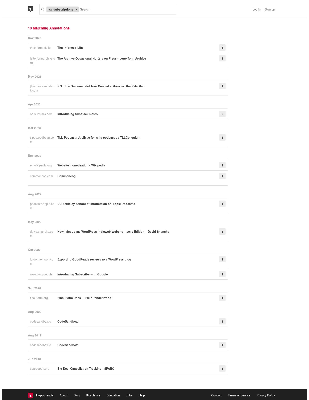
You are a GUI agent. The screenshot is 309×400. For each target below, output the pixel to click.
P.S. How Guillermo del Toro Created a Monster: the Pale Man (101, 86)
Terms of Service (239, 395)
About (63, 395)
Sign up (270, 9)
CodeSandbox (67, 321)
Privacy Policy (266, 395)
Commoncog (66, 176)
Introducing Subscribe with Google (82, 274)
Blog (77, 395)
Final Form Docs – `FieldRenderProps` (84, 298)
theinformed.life (41, 47)
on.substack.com (41, 114)
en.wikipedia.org (41, 165)
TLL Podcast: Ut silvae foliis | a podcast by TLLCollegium (98, 137)
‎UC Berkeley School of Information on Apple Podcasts (96, 204)
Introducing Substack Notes (77, 114)
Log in (256, 9)
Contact (216, 395)
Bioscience (93, 395)
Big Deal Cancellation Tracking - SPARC (85, 368)
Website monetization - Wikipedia (81, 165)
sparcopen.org (40, 368)
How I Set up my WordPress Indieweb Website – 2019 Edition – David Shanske (113, 231)
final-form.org (39, 298)
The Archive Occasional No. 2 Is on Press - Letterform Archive (101, 58)
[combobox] (126, 9)
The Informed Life (70, 47)
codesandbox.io (41, 321)
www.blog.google (41, 274)
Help (142, 395)
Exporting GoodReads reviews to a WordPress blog (94, 259)
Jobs (129, 395)
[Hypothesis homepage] (33, 9)
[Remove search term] (76, 9)
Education (113, 395)
